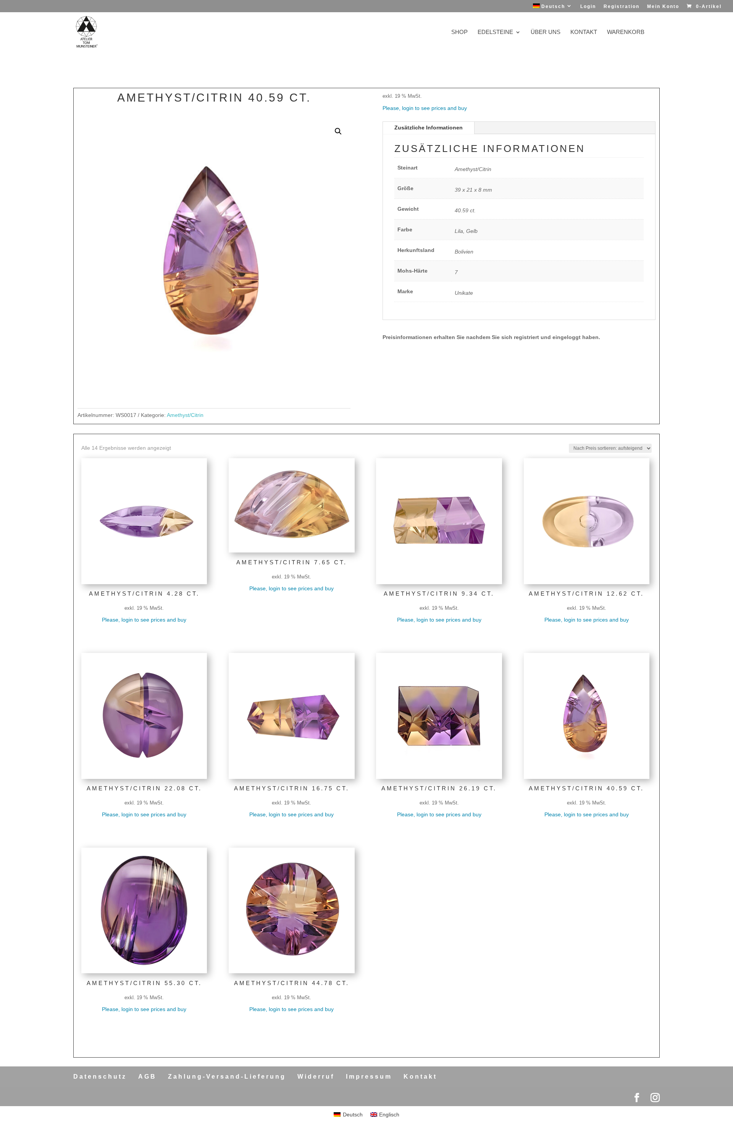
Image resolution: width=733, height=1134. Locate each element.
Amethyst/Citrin (185, 415)
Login (588, 6)
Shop (459, 32)
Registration (621, 6)
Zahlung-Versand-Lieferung (227, 1076)
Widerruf (315, 1076)
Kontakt (583, 32)
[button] (338, 131)
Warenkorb (625, 32)
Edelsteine (495, 32)
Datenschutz (100, 1076)
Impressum (369, 1076)
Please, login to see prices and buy (425, 108)
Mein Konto (663, 6)
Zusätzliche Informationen (428, 127)
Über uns (545, 32)
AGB (147, 1076)
